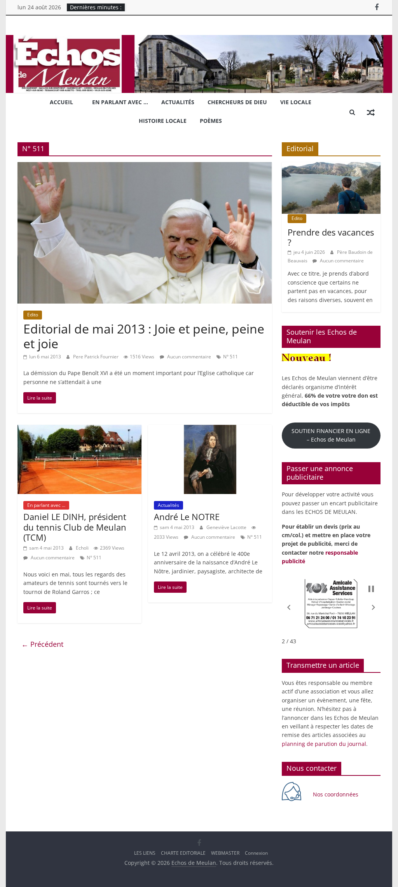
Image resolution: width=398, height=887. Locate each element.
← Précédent (42, 644)
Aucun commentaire (188, 356)
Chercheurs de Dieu (237, 102)
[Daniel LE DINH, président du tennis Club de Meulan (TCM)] (79, 429)
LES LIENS (144, 853)
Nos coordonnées (336, 794)
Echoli (83, 548)
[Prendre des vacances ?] (331, 166)
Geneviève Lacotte (227, 527)
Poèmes (211, 120)
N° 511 (230, 356)
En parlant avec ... (46, 505)
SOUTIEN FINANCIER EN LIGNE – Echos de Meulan (331, 435)
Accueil (61, 102)
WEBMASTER (225, 853)
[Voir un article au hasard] (371, 112)
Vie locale (295, 102)
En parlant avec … (120, 102)
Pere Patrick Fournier (96, 356)
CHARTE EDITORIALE (183, 853)
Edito (32, 314)
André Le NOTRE (187, 516)
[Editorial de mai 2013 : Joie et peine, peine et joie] (144, 166)
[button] (288, 607)
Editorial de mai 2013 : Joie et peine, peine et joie (143, 336)
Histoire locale (163, 120)
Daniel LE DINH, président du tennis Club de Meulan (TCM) (74, 527)
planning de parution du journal (324, 743)
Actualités (177, 102)
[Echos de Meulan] (199, 39)
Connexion (256, 853)
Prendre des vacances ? (331, 237)
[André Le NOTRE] (210, 429)
